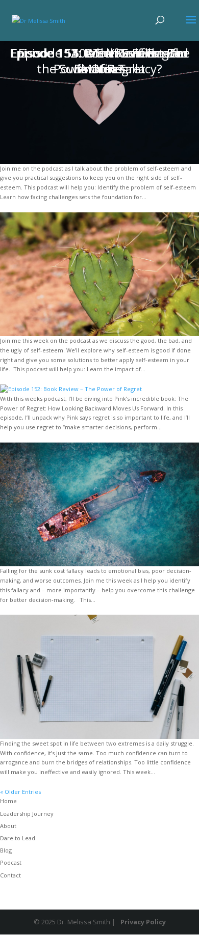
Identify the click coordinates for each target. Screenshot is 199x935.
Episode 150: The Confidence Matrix (99, 60)
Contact (10, 875)
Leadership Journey (27, 813)
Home (8, 801)
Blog (6, 850)
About (8, 826)
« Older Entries (20, 791)
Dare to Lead (17, 838)
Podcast (10, 862)
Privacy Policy (143, 921)
